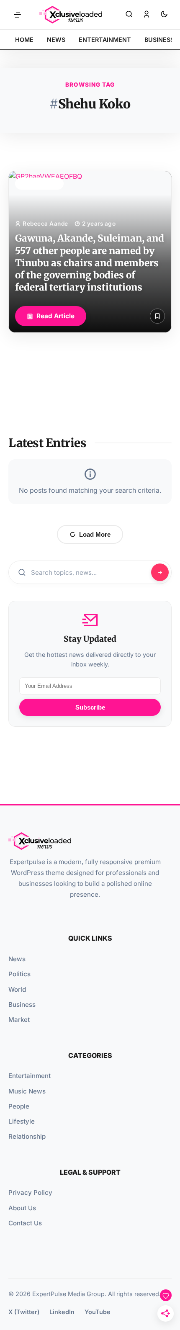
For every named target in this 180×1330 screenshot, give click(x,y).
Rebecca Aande (45, 223)
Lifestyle (21, 1121)
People (18, 1106)
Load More (95, 534)
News (17, 959)
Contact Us (25, 1223)
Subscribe (90, 707)
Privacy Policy (30, 1192)
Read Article (55, 316)
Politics (19, 974)
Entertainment (29, 1076)
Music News (27, 1091)
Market (19, 1020)
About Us (22, 1208)
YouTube (98, 1311)
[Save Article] (157, 316)
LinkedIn (62, 1311)
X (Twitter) (23, 1311)
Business (22, 1004)
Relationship (27, 1136)
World (17, 989)
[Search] (128, 14)
